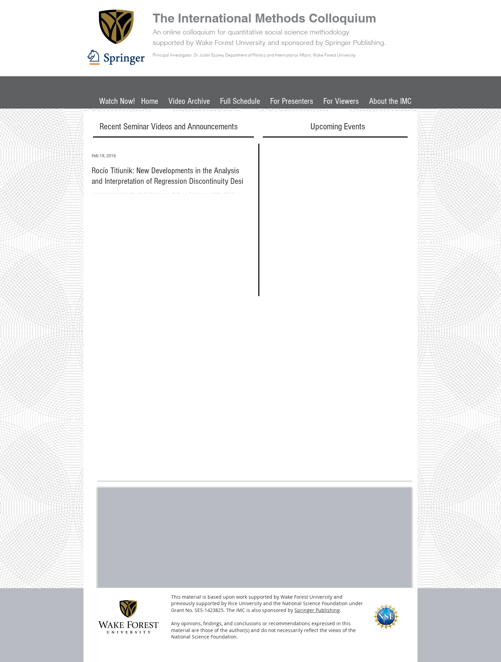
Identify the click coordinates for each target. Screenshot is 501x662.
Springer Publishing (317, 610)
